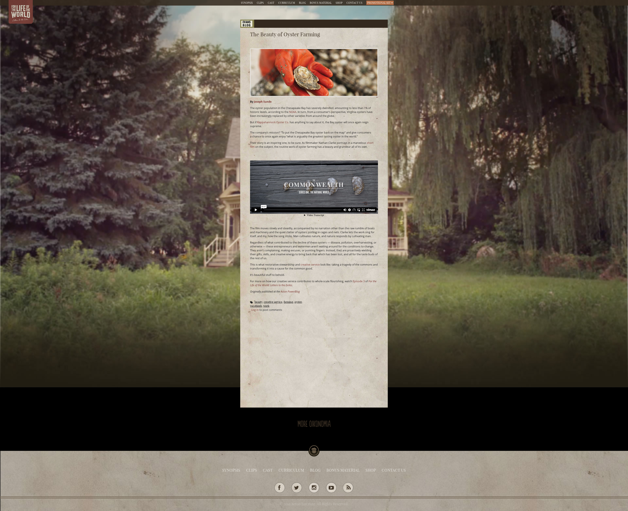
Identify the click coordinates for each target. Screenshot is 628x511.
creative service (310, 264)
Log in (255, 310)
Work (266, 306)
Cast (271, 2)
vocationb (256, 306)
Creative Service (273, 302)
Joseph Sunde (262, 101)
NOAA (292, 112)
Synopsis (247, 2)
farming (288, 302)
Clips (260, 2)
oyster (298, 302)
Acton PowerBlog (290, 291)
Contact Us (354, 2)
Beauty (258, 302)
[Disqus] (314, 353)
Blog (302, 2)
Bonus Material (321, 2)
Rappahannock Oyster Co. (273, 122)
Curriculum (286, 2)
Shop (339, 2)
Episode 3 (359, 281)
